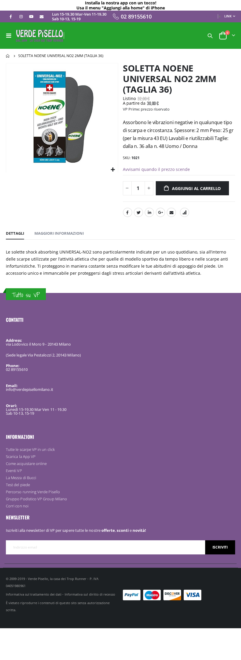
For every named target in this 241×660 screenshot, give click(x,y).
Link (228, 16)
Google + (160, 212)
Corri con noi (17, 506)
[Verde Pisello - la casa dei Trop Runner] (39, 35)
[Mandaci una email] (41, 16)
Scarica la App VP (21, 456)
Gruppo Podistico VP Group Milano (36, 498)
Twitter (138, 212)
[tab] (15, 233)
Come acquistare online (26, 463)
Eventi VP (14, 470)
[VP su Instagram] (20, 16)
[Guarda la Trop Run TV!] (31, 16)
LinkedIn (149, 212)
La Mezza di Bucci (21, 477)
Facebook (127, 212)
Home (8, 55)
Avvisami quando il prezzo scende (156, 169)
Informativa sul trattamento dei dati (33, 594)
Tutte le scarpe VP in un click (30, 449)
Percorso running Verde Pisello (33, 491)
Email (171, 212)
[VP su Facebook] (10, 16)
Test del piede (18, 484)
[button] (113, 170)
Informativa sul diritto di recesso (90, 594)
